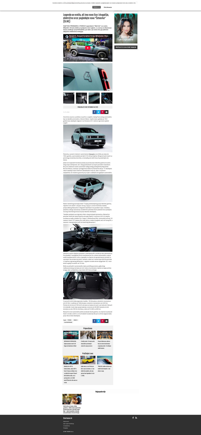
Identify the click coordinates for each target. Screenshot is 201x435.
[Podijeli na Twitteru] (98, 112)
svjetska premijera (68, 322)
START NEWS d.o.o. (68, 431)
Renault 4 (75, 320)
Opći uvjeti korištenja (68, 423)
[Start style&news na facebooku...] (133, 418)
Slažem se (96, 7)
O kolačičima (66, 426)
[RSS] (136, 418)
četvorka (69, 320)
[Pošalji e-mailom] (107, 112)
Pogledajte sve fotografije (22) (88, 107)
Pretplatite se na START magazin (126, 47)
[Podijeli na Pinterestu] (102, 112)
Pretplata (65, 428)
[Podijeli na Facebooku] (95, 112)
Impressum (66, 421)
